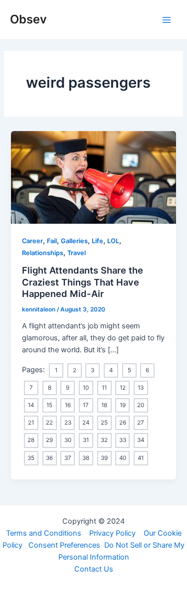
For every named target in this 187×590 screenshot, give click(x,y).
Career (32, 241)
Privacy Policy (112, 533)
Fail (52, 241)
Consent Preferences (64, 545)
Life (97, 241)
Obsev (28, 19)
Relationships (42, 253)
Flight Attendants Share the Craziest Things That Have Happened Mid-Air (82, 282)
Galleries (74, 241)
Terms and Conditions (43, 533)
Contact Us (93, 569)
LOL (113, 241)
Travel (76, 253)
